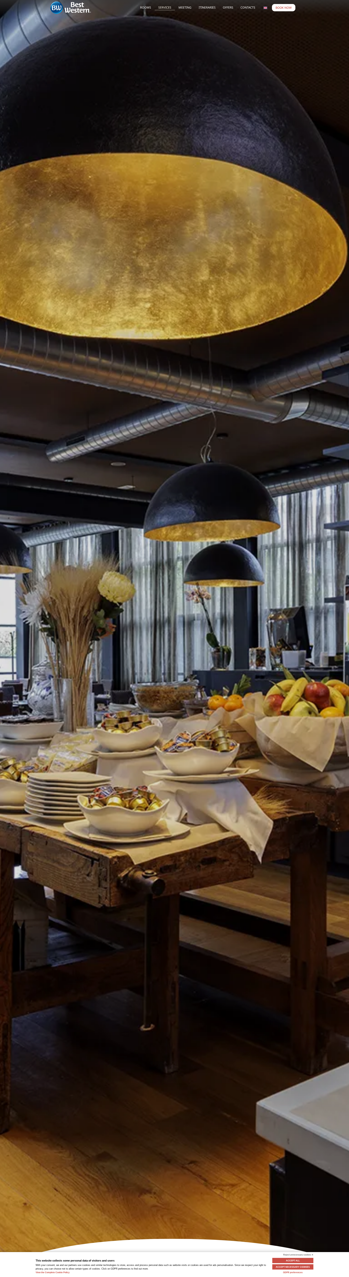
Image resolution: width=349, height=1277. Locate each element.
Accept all (293, 1260)
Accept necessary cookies (293, 1267)
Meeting (184, 7)
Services (164, 7)
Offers (228, 7)
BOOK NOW (284, 7)
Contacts (247, 7)
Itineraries (207, 7)
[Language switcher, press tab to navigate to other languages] (265, 7)
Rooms (145, 7)
